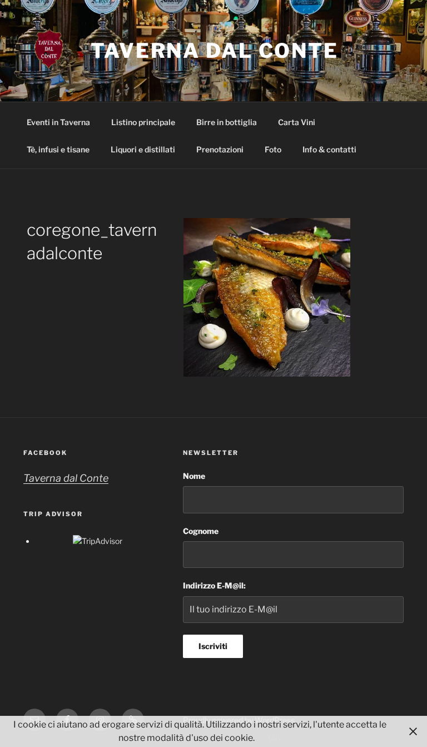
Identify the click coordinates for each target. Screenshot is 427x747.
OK (274, 738)
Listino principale (143, 122)
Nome (194, 476)
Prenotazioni (220, 149)
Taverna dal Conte (215, 50)
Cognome (201, 531)
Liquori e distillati (143, 149)
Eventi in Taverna (58, 122)
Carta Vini (296, 122)
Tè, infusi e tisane (58, 149)
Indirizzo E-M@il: (214, 585)
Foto (273, 149)
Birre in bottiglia (226, 122)
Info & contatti (329, 149)
